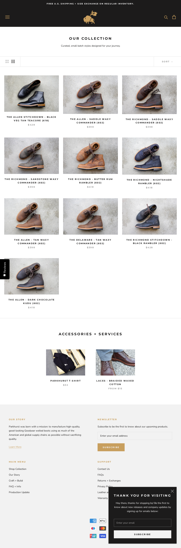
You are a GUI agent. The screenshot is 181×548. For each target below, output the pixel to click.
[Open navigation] (7, 17)
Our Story (14, 474)
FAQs (101, 474)
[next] (170, 366)
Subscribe (142, 534)
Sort (166, 61)
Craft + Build (16, 480)
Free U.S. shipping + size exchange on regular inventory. (90, 3)
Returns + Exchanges (109, 480)
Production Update (19, 492)
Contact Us (104, 469)
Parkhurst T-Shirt (65, 380)
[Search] (166, 17)
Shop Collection (17, 469)
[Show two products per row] (7, 61)
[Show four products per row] (13, 61)
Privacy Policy (105, 486)
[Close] (172, 491)
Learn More (15, 447)
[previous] (11, 366)
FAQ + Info (15, 486)
